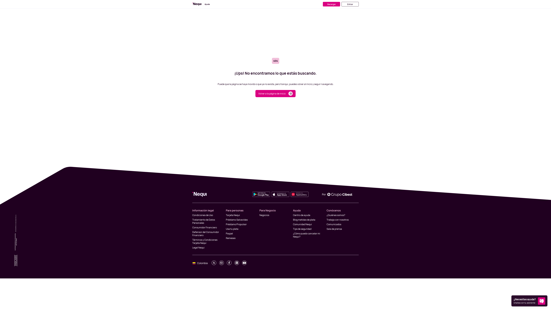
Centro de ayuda (301, 215)
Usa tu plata (232, 228)
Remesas (230, 238)
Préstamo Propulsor (236, 224)
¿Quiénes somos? (336, 215)
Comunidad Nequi (302, 224)
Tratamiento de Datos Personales (203, 221)
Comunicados (334, 224)
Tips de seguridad (302, 228)
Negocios (264, 215)
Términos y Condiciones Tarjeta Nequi (204, 241)
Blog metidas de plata (304, 219)
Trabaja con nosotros (338, 219)
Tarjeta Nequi (233, 215)
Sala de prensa (334, 228)
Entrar (350, 4)
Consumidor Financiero (204, 227)
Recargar (331, 4)
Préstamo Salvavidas (237, 219)
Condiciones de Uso (202, 215)
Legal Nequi (198, 247)
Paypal (229, 233)
